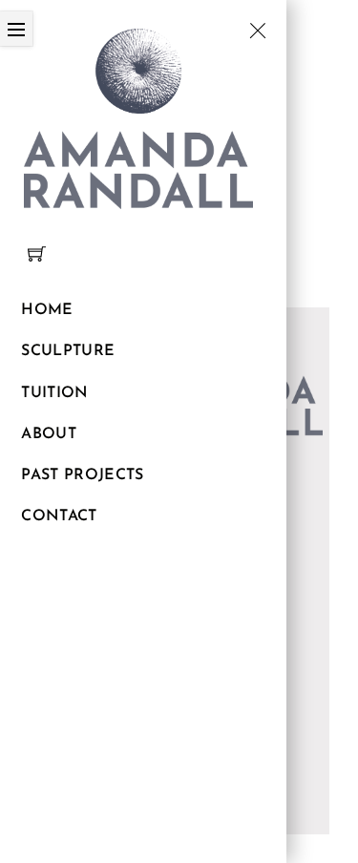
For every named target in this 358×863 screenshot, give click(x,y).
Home (47, 310)
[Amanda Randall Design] (138, 116)
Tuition (54, 393)
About (48, 434)
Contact (58, 516)
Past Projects (82, 475)
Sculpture (68, 351)
